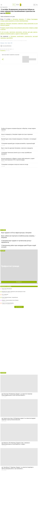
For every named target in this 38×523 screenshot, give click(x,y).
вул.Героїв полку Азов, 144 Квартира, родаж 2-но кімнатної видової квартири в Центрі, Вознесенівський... (18, 419)
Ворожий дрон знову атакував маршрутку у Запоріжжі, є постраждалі (18, 139)
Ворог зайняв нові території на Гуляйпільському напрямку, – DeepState (18, 236)
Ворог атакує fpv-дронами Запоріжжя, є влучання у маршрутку (17, 148)
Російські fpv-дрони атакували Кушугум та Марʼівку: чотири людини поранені (18, 129)
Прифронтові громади (10, 266)
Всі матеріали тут (19, 281)
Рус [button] (34, 4)
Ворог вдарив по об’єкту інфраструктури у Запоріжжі (16, 232)
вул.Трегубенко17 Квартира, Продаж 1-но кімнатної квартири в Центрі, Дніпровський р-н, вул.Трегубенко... (17, 468)
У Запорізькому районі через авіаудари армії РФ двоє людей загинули (18, 246)
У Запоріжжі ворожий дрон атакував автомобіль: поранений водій (18, 143)
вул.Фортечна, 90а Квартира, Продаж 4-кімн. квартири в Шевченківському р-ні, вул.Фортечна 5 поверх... (16, 443)
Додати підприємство (19, 306)
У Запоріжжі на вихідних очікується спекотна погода (14, 164)
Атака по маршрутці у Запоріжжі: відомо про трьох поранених (17, 134)
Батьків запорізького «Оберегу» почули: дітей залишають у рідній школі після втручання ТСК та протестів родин (17, 159)
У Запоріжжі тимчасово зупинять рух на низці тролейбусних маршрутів (16, 153)
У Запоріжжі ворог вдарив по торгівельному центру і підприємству (16, 241)
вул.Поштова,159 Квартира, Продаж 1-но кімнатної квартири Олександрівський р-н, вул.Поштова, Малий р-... (17, 394)
